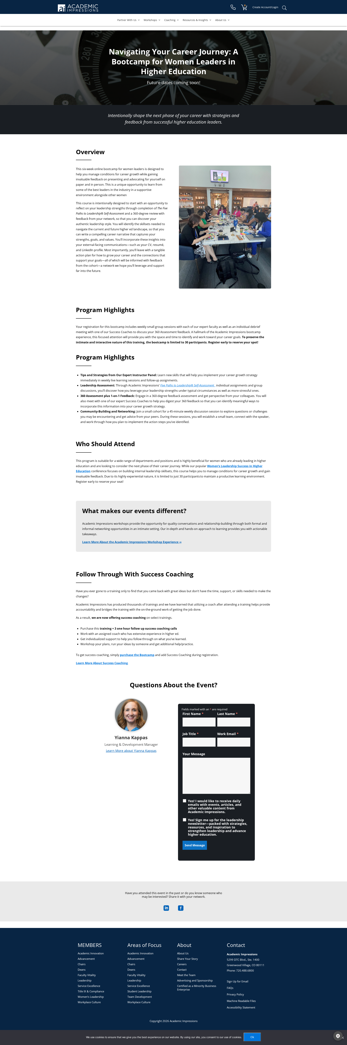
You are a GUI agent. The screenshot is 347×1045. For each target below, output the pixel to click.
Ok (252, 1037)
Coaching (169, 20)
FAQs (230, 988)
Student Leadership (139, 991)
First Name (193, 714)
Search (284, 8)
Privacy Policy (235, 994)
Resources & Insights (195, 20)
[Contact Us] (233, 7)
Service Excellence (89, 986)
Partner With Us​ (126, 20)
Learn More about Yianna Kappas (131, 751)
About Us (220, 20)
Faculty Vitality (87, 975)
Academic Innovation (91, 953)
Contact (182, 969)
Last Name (227, 714)
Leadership (84, 980)
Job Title (191, 734)
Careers (182, 964)
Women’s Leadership (91, 997)
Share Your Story (187, 959)
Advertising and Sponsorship (195, 980)
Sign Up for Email (237, 981)
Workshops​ (150, 20)
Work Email (228, 734)
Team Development (139, 997)
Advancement (86, 959)
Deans (81, 969)
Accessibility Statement (241, 1007)
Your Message (194, 754)
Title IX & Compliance (91, 991)
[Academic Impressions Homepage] (78, 9)
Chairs (81, 964)
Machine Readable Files (241, 1001)
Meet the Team (186, 975)
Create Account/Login (265, 7)
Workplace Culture (89, 1002)
